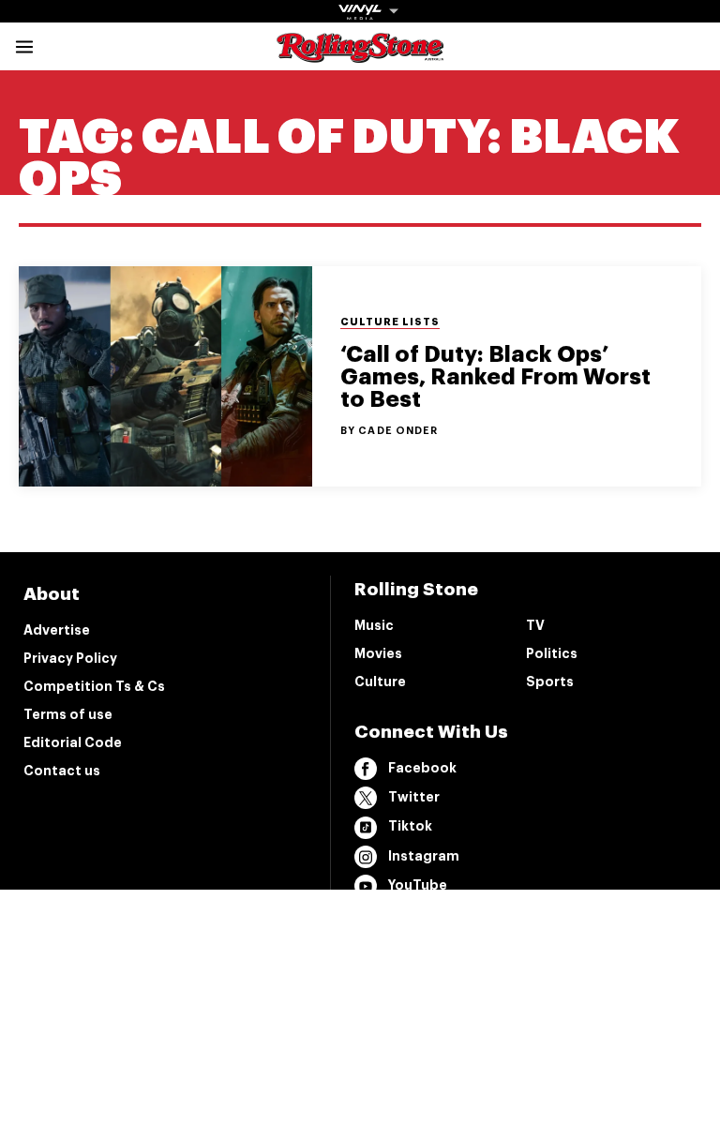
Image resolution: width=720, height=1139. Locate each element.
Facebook (422, 767)
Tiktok (410, 825)
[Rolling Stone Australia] (360, 54)
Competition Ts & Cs (94, 686)
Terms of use (67, 714)
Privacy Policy (70, 658)
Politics (552, 653)
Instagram (423, 855)
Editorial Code (72, 742)
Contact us (61, 770)
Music (374, 625)
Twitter (414, 796)
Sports (550, 681)
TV (535, 625)
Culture (380, 681)
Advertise (56, 630)
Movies (378, 653)
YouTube (417, 885)
